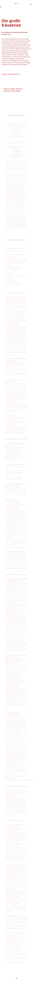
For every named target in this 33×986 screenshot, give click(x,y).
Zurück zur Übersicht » (11, 74)
